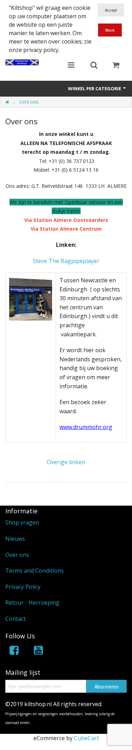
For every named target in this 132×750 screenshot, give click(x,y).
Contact (15, 619)
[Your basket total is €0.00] (116, 66)
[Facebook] (14, 651)
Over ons (17, 555)
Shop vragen (22, 522)
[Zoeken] (94, 66)
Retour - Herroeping (32, 602)
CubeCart (86, 738)
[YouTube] (38, 651)
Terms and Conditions (34, 570)
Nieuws (15, 538)
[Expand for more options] (71, 66)
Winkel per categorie (95, 88)
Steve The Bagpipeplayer (66, 261)
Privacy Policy (22, 587)
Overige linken (66, 462)
